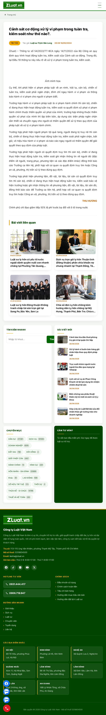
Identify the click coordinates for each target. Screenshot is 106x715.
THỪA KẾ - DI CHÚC (20, 491)
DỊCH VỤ (36, 439)
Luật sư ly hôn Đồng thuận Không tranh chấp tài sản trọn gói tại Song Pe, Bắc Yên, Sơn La (29, 308)
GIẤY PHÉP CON (18, 458)
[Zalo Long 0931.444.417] (6, 691)
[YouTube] (27, 567)
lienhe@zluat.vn (17, 556)
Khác (12, 478)
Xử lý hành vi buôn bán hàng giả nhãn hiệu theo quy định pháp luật (84, 352)
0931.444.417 (17, 584)
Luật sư (8, 617)
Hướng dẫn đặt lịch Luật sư (69, 599)
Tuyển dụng (10, 625)
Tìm (52, 339)
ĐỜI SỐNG (32, 452)
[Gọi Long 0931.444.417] (6, 708)
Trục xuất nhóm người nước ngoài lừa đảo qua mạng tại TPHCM (82, 367)
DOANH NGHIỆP (18, 445)
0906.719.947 (17, 593)
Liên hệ (8, 629)
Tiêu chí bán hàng (65, 591)
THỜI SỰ (39, 484)
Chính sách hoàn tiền (67, 586)
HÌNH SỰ (36, 465)
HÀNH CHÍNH (16, 465)
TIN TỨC (14, 43)
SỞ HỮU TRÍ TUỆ (18, 484)
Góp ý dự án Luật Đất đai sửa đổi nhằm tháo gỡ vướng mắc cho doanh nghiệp (84, 412)
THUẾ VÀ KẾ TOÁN (19, 497)
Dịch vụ (8, 612)
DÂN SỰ (15, 439)
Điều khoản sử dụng (66, 582)
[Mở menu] (100, 5)
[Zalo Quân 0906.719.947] (6, 699)
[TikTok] (13, 567)
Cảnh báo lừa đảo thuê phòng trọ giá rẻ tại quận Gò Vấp (83, 338)
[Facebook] (6, 567)
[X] (34, 567)
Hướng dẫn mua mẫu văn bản (71, 595)
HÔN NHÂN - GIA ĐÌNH (22, 471)
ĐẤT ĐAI (14, 452)
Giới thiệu (9, 608)
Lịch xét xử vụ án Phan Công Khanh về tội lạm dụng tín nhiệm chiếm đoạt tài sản (84, 382)
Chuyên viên (11, 621)
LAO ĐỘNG (30, 478)
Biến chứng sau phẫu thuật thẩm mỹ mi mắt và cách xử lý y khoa (83, 397)
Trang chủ (11, 15)
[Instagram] (20, 567)
